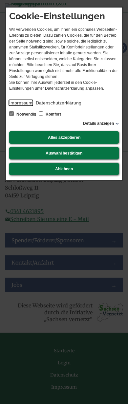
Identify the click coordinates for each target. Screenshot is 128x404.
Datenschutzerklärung (58, 102)
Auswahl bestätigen (64, 153)
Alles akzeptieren (64, 137)
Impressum (20, 102)
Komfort (53, 114)
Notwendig (26, 114)
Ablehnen (64, 169)
